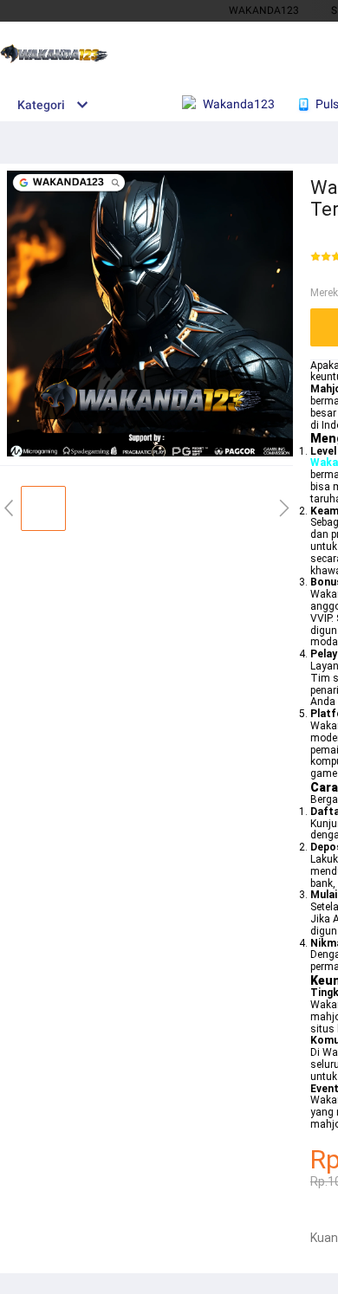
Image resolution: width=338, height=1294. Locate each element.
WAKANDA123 (264, 10)
